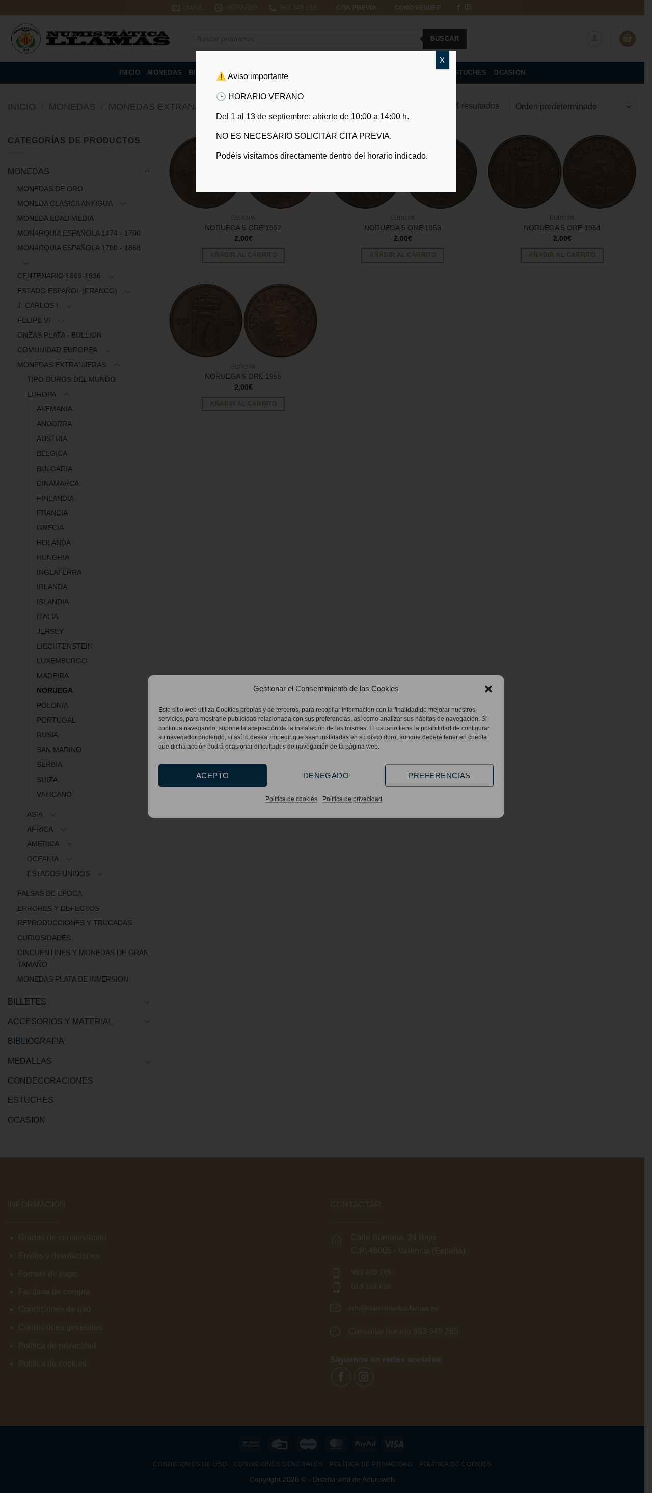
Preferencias (439, 775)
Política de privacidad (352, 799)
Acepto (212, 775)
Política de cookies (291, 799)
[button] (488, 689)
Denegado (326, 775)
